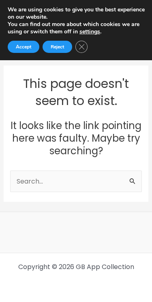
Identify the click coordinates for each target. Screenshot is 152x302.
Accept (23, 47)
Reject (57, 47)
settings (89, 31)
